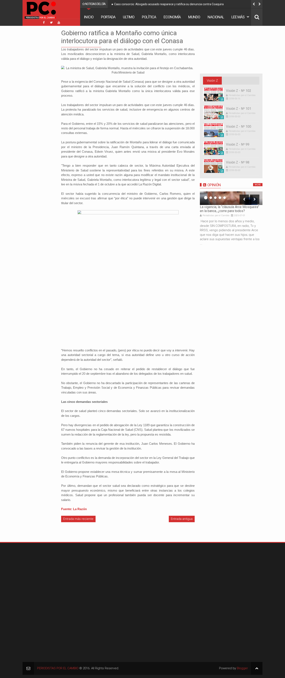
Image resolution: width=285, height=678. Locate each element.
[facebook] (43, 22)
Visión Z (212, 80)
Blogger (242, 668)
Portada (108, 17)
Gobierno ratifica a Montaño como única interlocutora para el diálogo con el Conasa (122, 37)
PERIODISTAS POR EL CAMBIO (57, 668)
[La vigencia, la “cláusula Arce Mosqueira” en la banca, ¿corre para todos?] (231, 198)
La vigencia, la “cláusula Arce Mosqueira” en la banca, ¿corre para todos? (229, 209)
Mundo (194, 17)
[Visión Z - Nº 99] (213, 148)
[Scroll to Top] (256, 668)
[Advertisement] (35, 91)
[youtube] (58, 22)
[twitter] (51, 22)
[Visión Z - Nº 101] (213, 112)
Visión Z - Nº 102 (238, 91)
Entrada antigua (182, 519)
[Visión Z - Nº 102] (213, 94)
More (258, 185)
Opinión (214, 185)
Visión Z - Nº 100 (238, 127)
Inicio (88, 17)
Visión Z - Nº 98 (237, 162)
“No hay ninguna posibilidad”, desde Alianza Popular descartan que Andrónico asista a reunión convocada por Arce (187, 4)
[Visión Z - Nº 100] (213, 130)
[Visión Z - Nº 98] (213, 166)
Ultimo (128, 17)
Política (149, 17)
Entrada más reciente (78, 519)
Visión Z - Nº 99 (237, 144)
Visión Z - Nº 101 (238, 109)
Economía (172, 17)
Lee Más (238, 17)
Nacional (216, 17)
